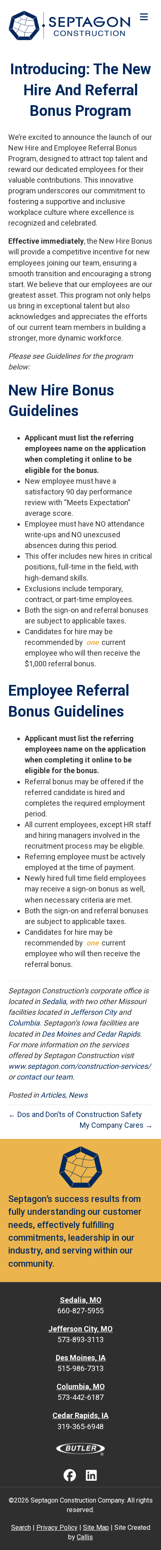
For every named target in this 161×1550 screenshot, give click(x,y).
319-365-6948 (80, 1426)
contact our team (45, 1077)
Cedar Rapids (118, 1034)
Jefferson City (94, 1012)
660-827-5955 (80, 1310)
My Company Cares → (116, 1125)
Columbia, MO (81, 1386)
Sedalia (54, 1001)
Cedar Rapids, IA (80, 1415)
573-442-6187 (80, 1397)
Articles (52, 1095)
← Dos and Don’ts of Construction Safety (75, 1114)
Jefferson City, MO (80, 1328)
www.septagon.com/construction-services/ (79, 1066)
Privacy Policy (57, 1527)
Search (21, 1527)
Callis (85, 1537)
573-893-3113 (80, 1339)
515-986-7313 (80, 1368)
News (78, 1095)
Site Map (96, 1527)
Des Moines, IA (81, 1357)
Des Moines (61, 1034)
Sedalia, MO (81, 1300)
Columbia (24, 1022)
